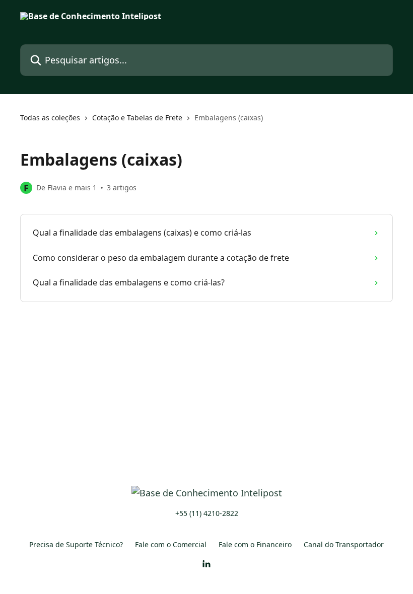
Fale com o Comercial (170, 544)
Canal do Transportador (344, 544)
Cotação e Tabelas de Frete (137, 117)
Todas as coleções (50, 117)
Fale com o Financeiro (255, 544)
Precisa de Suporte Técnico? (76, 544)
